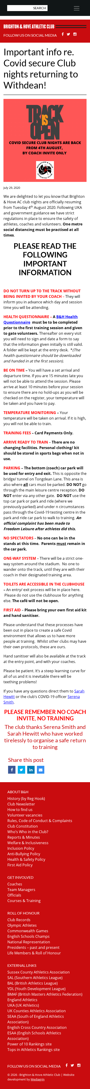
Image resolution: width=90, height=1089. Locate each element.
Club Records (18, 919)
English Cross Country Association (37, 1027)
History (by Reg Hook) (26, 798)
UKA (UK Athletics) (23, 1005)
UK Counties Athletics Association (36, 1010)
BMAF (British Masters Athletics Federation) (44, 994)
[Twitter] (69, 34)
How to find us (20, 809)
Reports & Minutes (23, 837)
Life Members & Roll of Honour (34, 953)
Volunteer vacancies (24, 815)
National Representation (28, 941)
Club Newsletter (21, 804)
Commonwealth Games (27, 930)
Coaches (14, 884)
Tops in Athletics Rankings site (33, 1049)
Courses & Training (24, 900)
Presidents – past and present (33, 947)
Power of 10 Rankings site (29, 1044)
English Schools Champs (28, 936)
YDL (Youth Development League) (36, 988)
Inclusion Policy (20, 848)
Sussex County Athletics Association (38, 972)
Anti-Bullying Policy (23, 853)
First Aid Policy (20, 864)
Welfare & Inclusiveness (27, 842)
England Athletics (22, 999)
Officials (14, 895)
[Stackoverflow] (75, 34)
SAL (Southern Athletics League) (35, 977)
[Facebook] (63, 34)
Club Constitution (22, 826)
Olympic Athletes (22, 925)
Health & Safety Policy (26, 859)
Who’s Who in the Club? (27, 831)
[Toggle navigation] (76, 8)
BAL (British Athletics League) (32, 983)
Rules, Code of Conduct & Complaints (39, 820)
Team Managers (21, 889)
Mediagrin (38, 1079)
